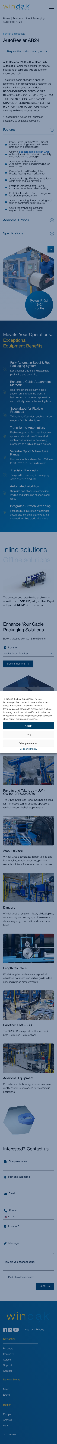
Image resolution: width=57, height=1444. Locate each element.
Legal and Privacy (28, 749)
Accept (28, 725)
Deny (28, 734)
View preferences (28, 743)
